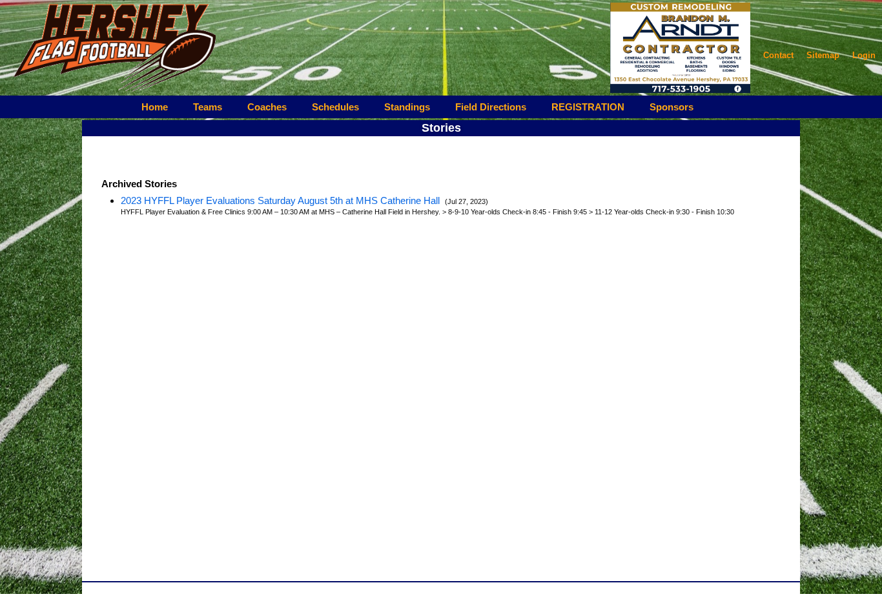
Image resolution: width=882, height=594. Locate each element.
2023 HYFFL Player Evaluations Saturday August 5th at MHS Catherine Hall (281, 200)
